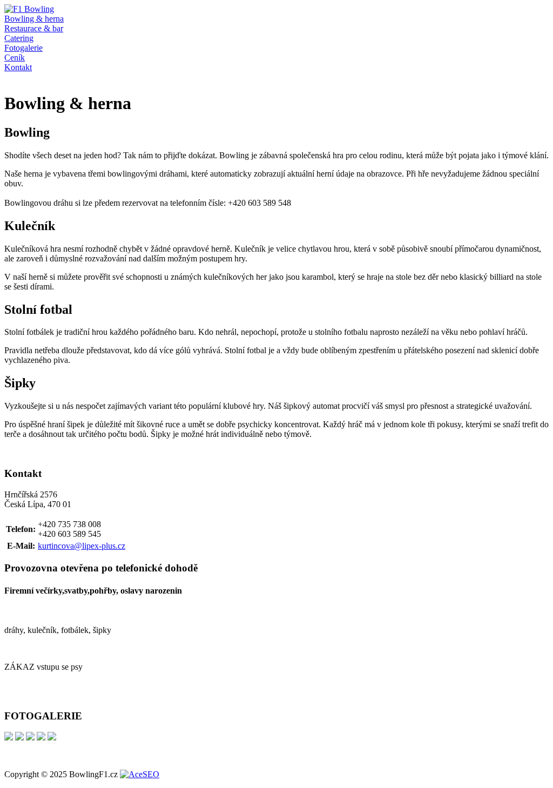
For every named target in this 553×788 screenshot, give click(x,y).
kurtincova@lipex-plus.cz (81, 545)
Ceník (14, 57)
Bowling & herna (34, 18)
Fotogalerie (23, 47)
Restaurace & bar (33, 28)
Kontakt (18, 67)
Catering (18, 38)
